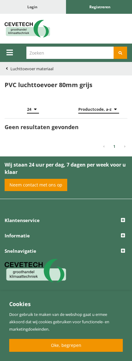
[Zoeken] (120, 53)
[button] (66, 220)
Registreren (100, 7)
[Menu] (10, 52)
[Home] (33, 28)
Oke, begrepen (66, 345)
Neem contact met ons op (36, 185)
